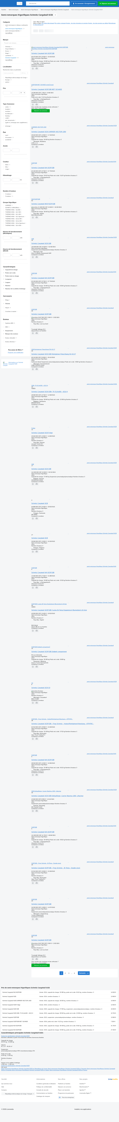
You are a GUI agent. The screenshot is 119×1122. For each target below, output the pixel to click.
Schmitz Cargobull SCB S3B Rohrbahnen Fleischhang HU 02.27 (53, 354)
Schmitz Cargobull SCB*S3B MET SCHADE (46, 89)
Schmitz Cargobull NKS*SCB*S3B (43, 204)
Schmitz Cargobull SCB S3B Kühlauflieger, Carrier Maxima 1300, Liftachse (57, 796)
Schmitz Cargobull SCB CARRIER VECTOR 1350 (48, 132)
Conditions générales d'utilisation (46, 1083)
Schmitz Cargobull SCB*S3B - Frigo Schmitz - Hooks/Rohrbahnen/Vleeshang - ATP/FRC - (62, 724)
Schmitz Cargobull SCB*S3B (41, 314)
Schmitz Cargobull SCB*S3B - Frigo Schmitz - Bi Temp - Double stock (55, 868)
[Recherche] (28, 3)
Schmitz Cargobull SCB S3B (41, 243)
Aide (2, 1087)
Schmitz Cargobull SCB (39, 503)
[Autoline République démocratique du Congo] (7, 3)
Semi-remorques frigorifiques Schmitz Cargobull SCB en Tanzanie (67, 1068)
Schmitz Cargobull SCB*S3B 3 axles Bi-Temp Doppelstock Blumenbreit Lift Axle (59, 610)
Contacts (4, 1090)
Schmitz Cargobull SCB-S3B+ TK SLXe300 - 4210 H (49, 392)
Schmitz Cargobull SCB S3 (40, 688)
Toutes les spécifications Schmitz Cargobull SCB (15, 1036)
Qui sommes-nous (6, 1083)
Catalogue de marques (43, 1096)
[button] (33, 68)
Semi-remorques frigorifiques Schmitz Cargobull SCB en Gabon (31, 1070)
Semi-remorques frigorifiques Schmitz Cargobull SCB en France (68, 1070)
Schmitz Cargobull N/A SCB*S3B (42, 53)
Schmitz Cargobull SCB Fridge (42, 433)
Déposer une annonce (40, 110)
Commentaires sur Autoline (44, 1093)
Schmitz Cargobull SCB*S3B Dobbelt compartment (49, 652)
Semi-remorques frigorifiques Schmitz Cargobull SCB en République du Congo (24, 1068)
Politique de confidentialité (44, 1087)
